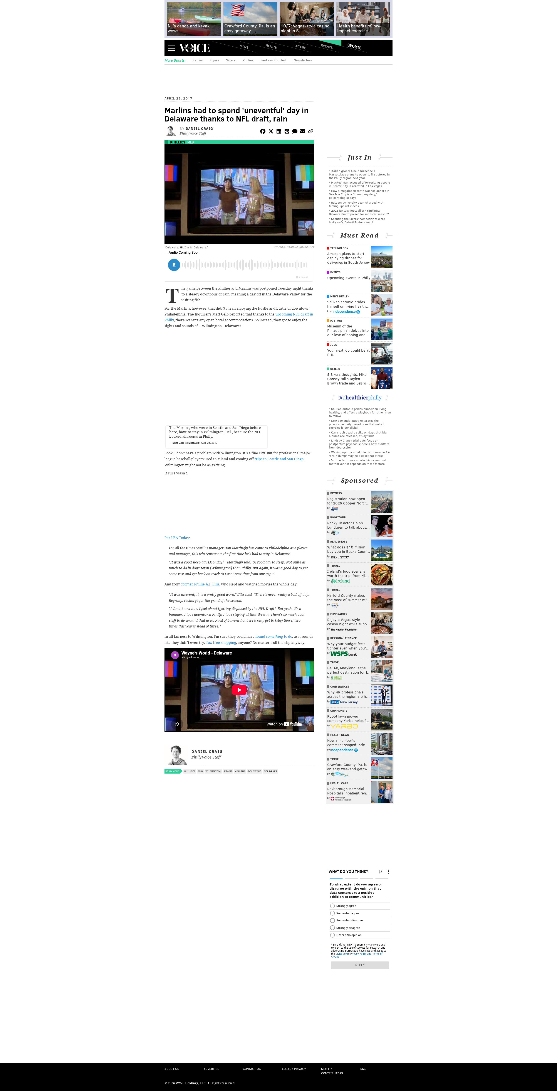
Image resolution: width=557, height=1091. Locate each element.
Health (271, 46)
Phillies (248, 60)
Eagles (198, 60)
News (244, 46)
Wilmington (213, 771)
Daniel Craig (199, 128)
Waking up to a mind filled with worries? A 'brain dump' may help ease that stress (359, 454)
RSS (363, 1069)
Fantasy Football (273, 60)
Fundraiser (338, 614)
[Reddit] (286, 132)
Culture (299, 46)
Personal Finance (343, 638)
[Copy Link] (310, 132)
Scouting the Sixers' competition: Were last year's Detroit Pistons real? (357, 220)
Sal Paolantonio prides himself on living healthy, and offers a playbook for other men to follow (360, 412)
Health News (339, 735)
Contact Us (252, 1069)
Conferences (339, 686)
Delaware (254, 771)
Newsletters (303, 60)
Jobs (333, 345)
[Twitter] (270, 132)
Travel (335, 566)
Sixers (231, 60)
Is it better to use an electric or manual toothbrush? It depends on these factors (357, 462)
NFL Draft (270, 771)
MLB (190, 142)
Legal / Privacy (294, 1069)
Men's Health (339, 296)
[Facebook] (262, 132)
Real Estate (338, 541)
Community (338, 711)
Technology (339, 248)
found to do (273, 636)
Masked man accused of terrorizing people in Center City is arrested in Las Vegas (359, 184)
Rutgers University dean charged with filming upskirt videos (356, 204)
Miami (228, 771)
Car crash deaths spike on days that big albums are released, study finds (358, 434)
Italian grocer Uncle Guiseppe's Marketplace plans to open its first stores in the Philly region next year (359, 174)
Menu (171, 48)
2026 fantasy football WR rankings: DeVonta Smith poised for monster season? (359, 212)
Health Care (339, 783)
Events (327, 46)
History (336, 320)
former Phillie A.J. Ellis (200, 584)
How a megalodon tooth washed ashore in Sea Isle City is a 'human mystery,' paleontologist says (359, 194)
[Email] (302, 132)
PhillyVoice (194, 47)
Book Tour (338, 517)
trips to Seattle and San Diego (279, 459)
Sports (354, 46)
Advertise (211, 1069)
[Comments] (294, 132)
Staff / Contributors (332, 1071)
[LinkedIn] (278, 132)
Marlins (240, 771)
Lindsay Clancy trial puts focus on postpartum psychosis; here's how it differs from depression (359, 443)
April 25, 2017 (209, 442)
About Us (171, 1069)
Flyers (214, 60)
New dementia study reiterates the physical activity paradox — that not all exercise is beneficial (356, 424)
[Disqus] (239, 891)
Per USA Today (176, 538)
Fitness (336, 493)
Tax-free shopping (221, 643)
